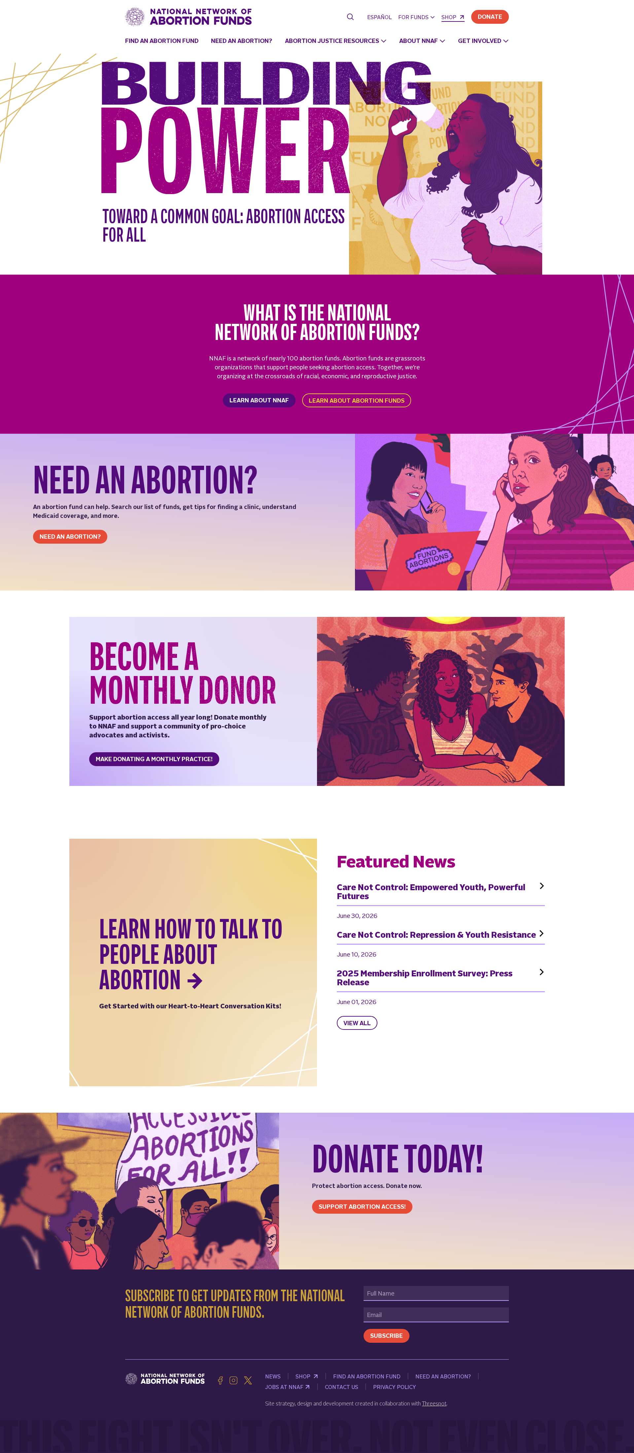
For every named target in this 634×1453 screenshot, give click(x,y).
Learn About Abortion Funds (357, 400)
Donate (490, 16)
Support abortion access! (362, 1206)
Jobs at (284, 1386)
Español (379, 17)
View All (357, 1023)
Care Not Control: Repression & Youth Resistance (436, 934)
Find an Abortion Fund (161, 40)
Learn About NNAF (259, 400)
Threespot (434, 1403)
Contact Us (341, 1386)
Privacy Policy (394, 1386)
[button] (416, 18)
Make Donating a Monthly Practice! (154, 758)
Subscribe (386, 1335)
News (273, 1376)
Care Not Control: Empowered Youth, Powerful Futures (431, 891)
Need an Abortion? (241, 40)
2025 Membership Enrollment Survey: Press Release (424, 977)
